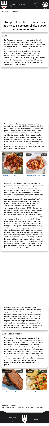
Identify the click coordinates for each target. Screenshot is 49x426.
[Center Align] (36, 3)
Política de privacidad (12, 421)
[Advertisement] (24, 94)
